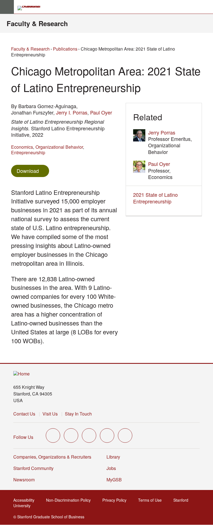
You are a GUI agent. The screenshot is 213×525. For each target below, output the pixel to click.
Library (113, 457)
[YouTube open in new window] (107, 435)
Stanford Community (33, 468)
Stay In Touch (78, 413)
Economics (22, 147)
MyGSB (115, 479)
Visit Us (50, 413)
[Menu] (7, 7)
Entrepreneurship (28, 152)
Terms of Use (151, 500)
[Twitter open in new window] (53, 435)
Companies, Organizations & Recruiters (52, 457)
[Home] (21, 374)
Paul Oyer (101, 112)
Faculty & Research (37, 23)
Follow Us (23, 437)
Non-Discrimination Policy (70, 500)
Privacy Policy (116, 500)
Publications (65, 49)
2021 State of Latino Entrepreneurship (155, 198)
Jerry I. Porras (71, 112)
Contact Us (24, 413)
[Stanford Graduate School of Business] (31, 8)
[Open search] (206, 7)
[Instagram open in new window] (89, 435)
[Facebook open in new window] (71, 435)
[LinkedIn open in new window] (125, 435)
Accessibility (25, 500)
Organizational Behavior (59, 147)
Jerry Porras (161, 132)
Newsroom (24, 479)
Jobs (111, 468)
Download (28, 170)
